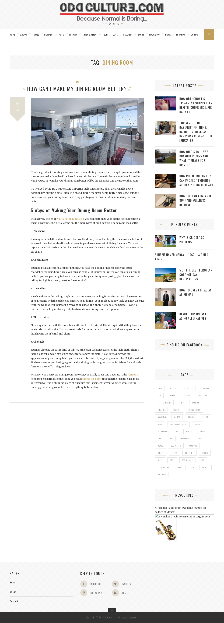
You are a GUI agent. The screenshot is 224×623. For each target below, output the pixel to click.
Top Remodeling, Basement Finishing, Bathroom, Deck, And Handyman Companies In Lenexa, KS (195, 132)
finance (161, 410)
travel (180, 467)
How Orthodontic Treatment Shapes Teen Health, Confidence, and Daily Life (196, 105)
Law (176, 431)
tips (202, 460)
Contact (195, 34)
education (203, 395)
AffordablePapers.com (168, 507)
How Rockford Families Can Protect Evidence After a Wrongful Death (196, 180)
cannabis (205, 388)
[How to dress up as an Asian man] (165, 290)
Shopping (181, 34)
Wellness (127, 34)
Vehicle (205, 467)
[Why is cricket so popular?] (165, 237)
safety (174, 453)
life (159, 438)
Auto (61, 34)
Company (173, 395)
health (205, 417)
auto (160, 388)
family (181, 402)
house (197, 424)
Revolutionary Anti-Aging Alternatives (194, 316)
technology (187, 460)
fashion (196, 402)
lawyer (189, 431)
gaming (191, 417)
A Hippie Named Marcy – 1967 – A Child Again (181, 256)
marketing (185, 438)
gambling (162, 417)
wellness (162, 474)
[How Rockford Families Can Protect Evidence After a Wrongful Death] (165, 175)
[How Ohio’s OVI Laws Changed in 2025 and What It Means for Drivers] (165, 151)
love (171, 438)
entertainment (164, 402)
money (201, 438)
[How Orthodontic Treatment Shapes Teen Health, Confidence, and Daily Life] (165, 98)
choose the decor (92, 378)
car (159, 395)
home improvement (178, 424)
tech (172, 460)
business (188, 388)
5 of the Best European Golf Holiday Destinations (195, 274)
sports (205, 453)
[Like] (17, 103)
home (160, 424)
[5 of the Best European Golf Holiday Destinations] (165, 270)
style (160, 460)
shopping (189, 453)
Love (115, 34)
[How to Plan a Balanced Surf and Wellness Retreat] (165, 195)
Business (49, 34)
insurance (162, 431)
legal (202, 431)
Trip (192, 467)
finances (177, 410)
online (161, 453)
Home (12, 34)
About (23, 34)
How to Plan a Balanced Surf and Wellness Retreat (196, 200)
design (187, 395)
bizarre (173, 388)
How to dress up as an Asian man (195, 292)
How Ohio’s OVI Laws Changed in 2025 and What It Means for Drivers (193, 158)
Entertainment (89, 34)
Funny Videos (194, 410)
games (177, 417)
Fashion (73, 34)
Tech (105, 34)
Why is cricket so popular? (192, 239)
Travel (35, 34)
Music (160, 445)
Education (154, 34)
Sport (141, 34)
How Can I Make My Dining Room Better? (77, 89)
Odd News (193, 445)
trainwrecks (163, 467)
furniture (133, 374)
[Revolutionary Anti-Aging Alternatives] (165, 313)
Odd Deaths (176, 445)
